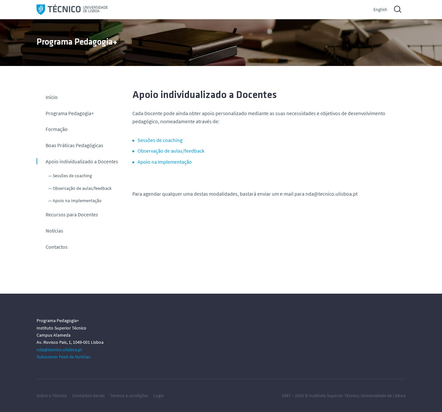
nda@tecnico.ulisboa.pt (59, 349)
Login (158, 395)
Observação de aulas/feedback (82, 188)
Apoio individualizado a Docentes (82, 161)
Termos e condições (129, 395)
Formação (57, 129)
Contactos (57, 247)
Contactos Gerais (88, 395)
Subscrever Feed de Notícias (63, 357)
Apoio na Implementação (77, 200)
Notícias (54, 230)
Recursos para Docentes (72, 214)
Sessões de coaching (72, 176)
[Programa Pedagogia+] (72, 9)
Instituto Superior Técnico (334, 395)
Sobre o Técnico (52, 395)
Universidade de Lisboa (383, 395)
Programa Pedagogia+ (70, 113)
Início (52, 97)
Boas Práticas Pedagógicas (74, 145)
